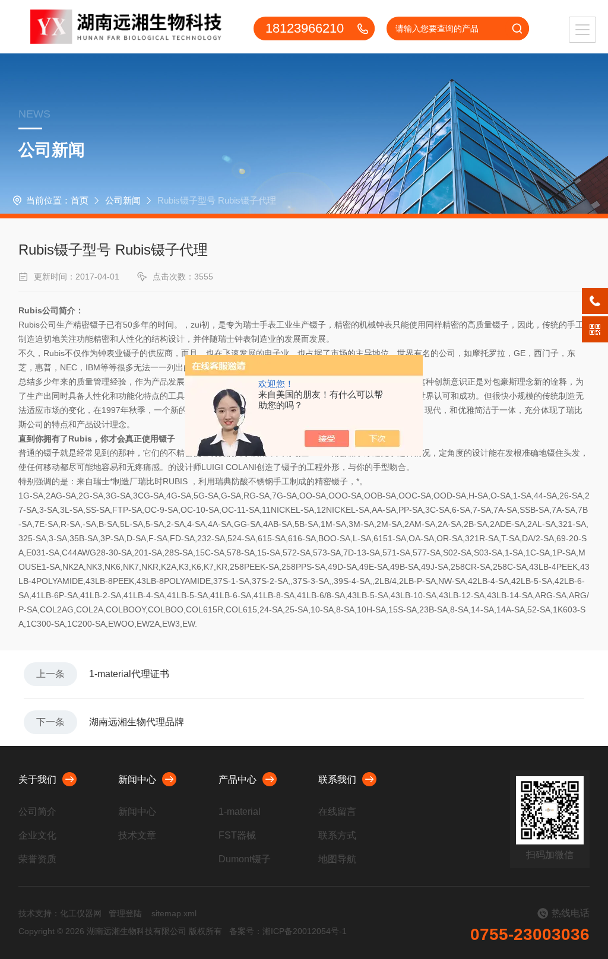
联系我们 (337, 779)
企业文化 (37, 835)
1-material (239, 811)
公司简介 (37, 811)
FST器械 (237, 835)
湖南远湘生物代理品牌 (136, 722)
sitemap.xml (174, 913)
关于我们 (37, 779)
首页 (79, 200)
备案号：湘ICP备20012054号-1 (288, 931)
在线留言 (337, 811)
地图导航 (337, 859)
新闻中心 (137, 779)
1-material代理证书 (129, 674)
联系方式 (337, 835)
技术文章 (137, 835)
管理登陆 (125, 913)
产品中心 (237, 779)
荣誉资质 (37, 859)
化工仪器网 (81, 913)
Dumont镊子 (244, 859)
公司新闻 (123, 200)
